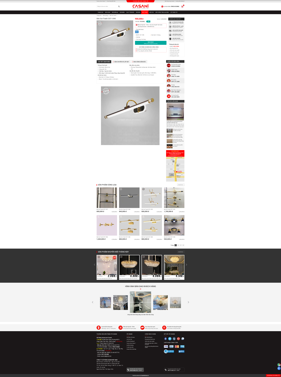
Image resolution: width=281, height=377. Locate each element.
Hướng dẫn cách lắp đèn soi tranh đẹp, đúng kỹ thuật (178, 141)
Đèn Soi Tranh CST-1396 (124, 209)
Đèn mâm (122, 12)
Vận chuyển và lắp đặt (121, 61)
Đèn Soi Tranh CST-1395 (147, 209)
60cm (137, 31)
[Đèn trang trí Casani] (140, 6)
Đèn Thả (152, 12)
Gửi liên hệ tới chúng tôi (273, 375)
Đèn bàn (138, 12)
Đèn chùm (107, 12)
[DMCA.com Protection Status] (181, 351)
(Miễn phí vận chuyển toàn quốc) (151, 42)
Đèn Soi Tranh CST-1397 (102, 209)
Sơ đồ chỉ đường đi (130, 341)
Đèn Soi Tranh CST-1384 (147, 237)
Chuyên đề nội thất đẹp (131, 349)
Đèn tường (145, 12)
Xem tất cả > (180, 184)
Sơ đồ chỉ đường (130, 345)
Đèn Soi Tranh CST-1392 (169, 209)
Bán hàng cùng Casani (169, 1)
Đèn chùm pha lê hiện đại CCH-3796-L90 (151, 278)
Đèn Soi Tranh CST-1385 (124, 237)
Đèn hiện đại (115, 12)
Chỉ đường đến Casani (174, 55)
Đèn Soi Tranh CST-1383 (169, 237)
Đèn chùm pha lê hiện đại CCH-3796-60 (128, 278)
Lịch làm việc (129, 339)
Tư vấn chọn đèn (130, 347)
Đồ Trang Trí (174, 12)
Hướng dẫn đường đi (180, 1)
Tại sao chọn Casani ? (101, 1)
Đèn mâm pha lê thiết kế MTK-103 (172, 278)
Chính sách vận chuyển (174, 50)
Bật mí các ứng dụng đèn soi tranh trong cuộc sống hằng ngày (178, 136)
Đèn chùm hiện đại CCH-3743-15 (104, 278)
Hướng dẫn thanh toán (174, 52)
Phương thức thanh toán (150, 339)
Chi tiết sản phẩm (104, 61)
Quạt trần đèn (130, 12)
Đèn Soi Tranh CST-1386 (102, 237)
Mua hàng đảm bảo (111, 1)
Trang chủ (100, 12)
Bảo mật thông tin (148, 337)
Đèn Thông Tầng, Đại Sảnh (162, 12)
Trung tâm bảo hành (174, 53)
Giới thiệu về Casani (131, 337)
